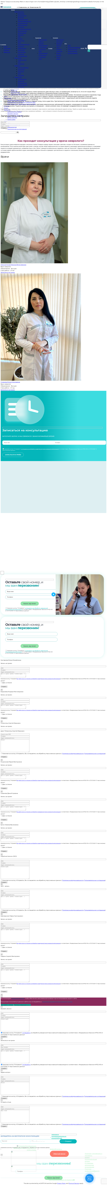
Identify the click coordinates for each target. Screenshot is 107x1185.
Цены (33, 48)
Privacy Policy (61, 1183)
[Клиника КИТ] (66, 1137)
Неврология (22, 48)
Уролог (20, 39)
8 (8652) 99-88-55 (56, 1147)
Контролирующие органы (91, 1160)
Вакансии (7, 52)
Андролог (21, 13)
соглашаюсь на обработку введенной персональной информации (40, 449)
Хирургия (21, 40)
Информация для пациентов (64, 1180)
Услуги (13, 10)
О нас (5, 46)
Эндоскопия (22, 33)
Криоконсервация (74, 47)
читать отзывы (31, 1150)
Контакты (55, 38)
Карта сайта (11, 119)
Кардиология (22, 56)
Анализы (17, 66)
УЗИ (19, 37)
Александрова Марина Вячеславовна (13, 265)
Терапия (20, 35)
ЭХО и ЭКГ (21, 50)
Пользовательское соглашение (94, 753)
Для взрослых (19, 12)
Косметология (22, 23)
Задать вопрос (12, 117)
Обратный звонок (59, 1154)
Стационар (18, 77)
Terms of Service (74, 1183)
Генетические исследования (17, 129)
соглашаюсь (26, 1033)
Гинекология (22, 15)
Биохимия (21, 69)
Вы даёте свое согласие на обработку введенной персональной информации (39, 678)
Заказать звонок (12, 114)
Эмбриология (72, 49)
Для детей (17, 58)
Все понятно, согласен (7, 1005)
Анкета (87, 1157)
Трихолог (21, 46)
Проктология (22, 31)
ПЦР (19, 73)
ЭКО (65, 43)
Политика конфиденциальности (92, 1170)
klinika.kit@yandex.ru (56, 1149)
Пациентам (38, 38)
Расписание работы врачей (43, 41)
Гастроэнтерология (24, 29)
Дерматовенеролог (24, 21)
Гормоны (21, 71)
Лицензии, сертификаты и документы (93, 1154)
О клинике (3, 44)
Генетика (21, 75)
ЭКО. (19, 42)
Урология (21, 64)
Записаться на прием (8, 272)
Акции (82, 48)
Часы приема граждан (59, 49)
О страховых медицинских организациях (89, 1165)
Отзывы (50, 48)
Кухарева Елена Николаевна (10, 382)
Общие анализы (23, 67)
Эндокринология (23, 44)
